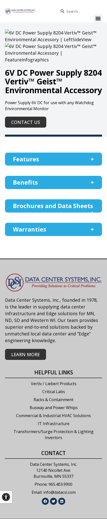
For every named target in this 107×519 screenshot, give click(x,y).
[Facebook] (45, 501)
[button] (98, 18)
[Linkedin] (61, 501)
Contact (53, 453)
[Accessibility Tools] (6, 497)
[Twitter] (53, 501)
